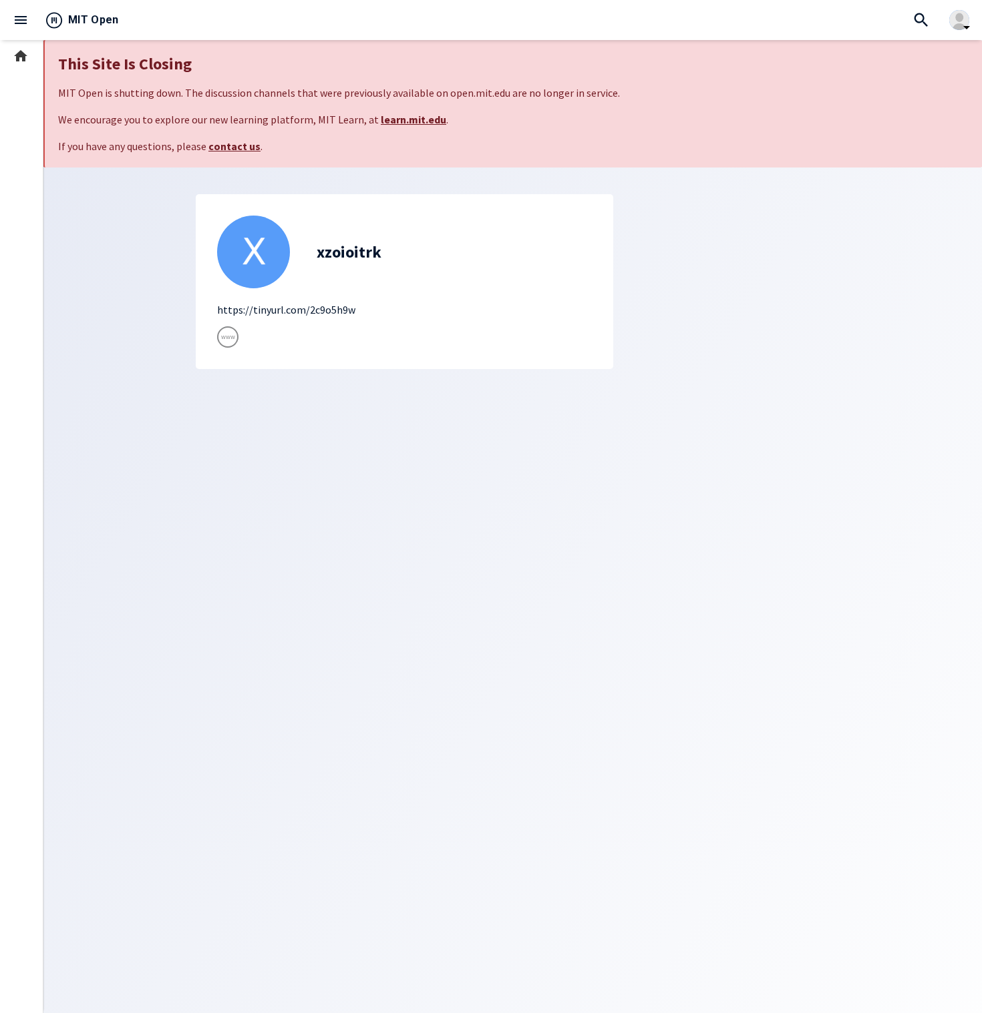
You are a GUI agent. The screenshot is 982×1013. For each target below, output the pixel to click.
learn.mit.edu (413, 119)
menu (21, 20)
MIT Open (93, 19)
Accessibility (34, 945)
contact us (234, 146)
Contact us (31, 905)
